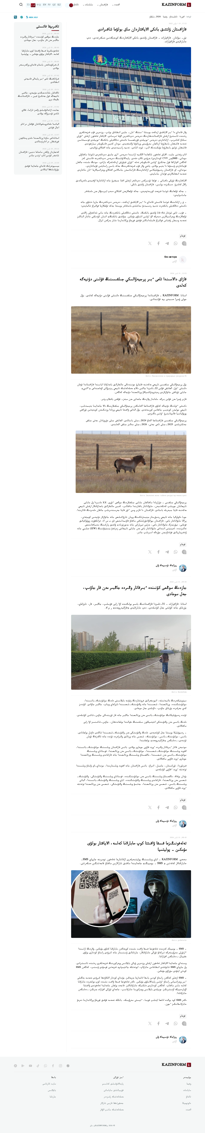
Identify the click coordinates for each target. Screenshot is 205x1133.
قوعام (182, 236)
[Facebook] (158, 244)
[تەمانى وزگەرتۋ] (69, 5)
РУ (49, 5)
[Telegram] (167, 244)
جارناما (53, 1097)
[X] (150, 244)
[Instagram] (184, 244)
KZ (59, 5)
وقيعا (165, 17)
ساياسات (187, 1090)
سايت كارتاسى (49, 1084)
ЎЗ (28, 5)
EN (44, 5)
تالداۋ (76, 5)
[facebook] (52, 1065)
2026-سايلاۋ (155, 17)
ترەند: (188, 17)
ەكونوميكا (186, 1103)
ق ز (33, 5)
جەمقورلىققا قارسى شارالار (112, 1103)
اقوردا (182, 17)
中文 (39, 5)
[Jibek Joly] (31, 17)
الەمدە (188, 1110)
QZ (54, 5)
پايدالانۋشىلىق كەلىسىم (113, 1084)
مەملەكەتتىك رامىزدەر (114, 1097)
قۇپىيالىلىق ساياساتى (114, 1090)
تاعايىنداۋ (173, 17)
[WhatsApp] (175, 244)
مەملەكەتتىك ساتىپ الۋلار (112, 1110)
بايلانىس (52, 1090)
